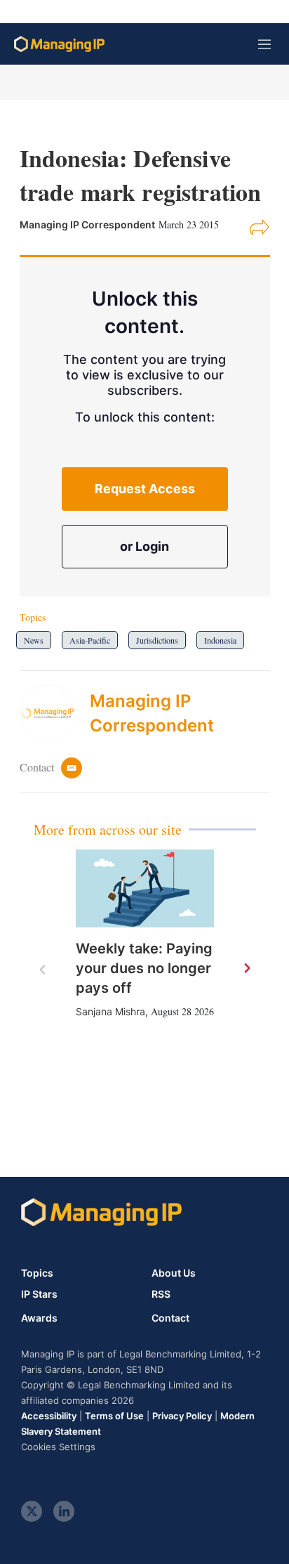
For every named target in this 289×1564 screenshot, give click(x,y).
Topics (37, 1273)
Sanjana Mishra (110, 1011)
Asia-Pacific (89, 640)
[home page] (59, 44)
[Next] (246, 969)
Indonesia (220, 640)
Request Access (145, 488)
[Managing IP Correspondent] (55, 713)
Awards (39, 1318)
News (33, 640)
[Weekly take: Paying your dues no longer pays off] (145, 888)
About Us (174, 1273)
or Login (144, 546)
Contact (170, 1318)
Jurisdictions (157, 640)
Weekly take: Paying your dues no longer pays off (144, 968)
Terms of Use (114, 1415)
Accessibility (48, 1415)
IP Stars (39, 1294)
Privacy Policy (182, 1415)
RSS (161, 1294)
